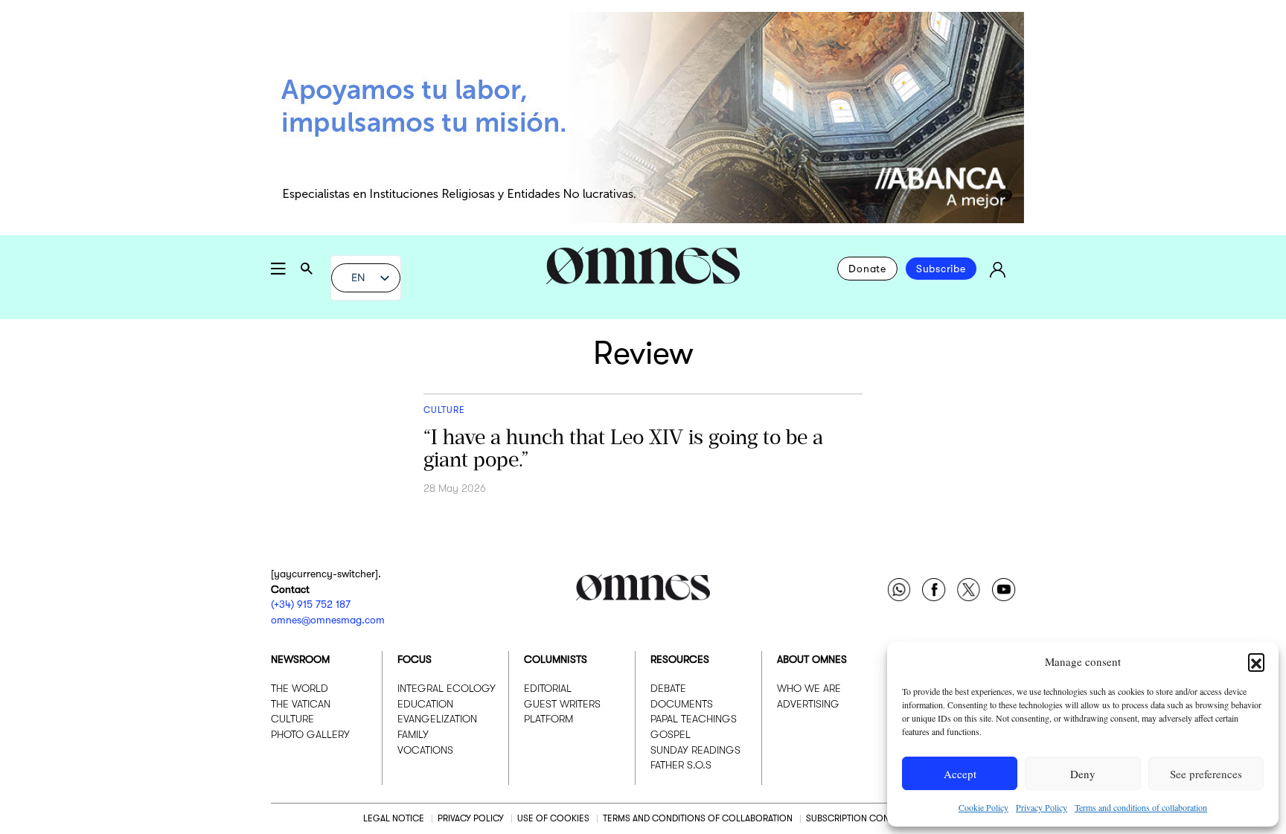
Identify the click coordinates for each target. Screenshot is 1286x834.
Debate (668, 688)
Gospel (670, 734)
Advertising (808, 704)
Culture (292, 719)
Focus (414, 659)
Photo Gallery (310, 734)
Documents (681, 704)
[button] (1256, 661)
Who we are (809, 688)
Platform (548, 719)
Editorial (548, 688)
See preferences (1206, 773)
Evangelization (437, 719)
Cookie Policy (983, 807)
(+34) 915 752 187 (311, 604)
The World (299, 688)
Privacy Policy (1041, 807)
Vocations (425, 750)
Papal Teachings (693, 719)
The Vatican (300, 704)
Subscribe (941, 269)
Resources (679, 659)
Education (425, 704)
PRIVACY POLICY (471, 818)
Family (413, 734)
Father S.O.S (680, 765)
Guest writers (562, 704)
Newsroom (300, 659)
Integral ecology (446, 688)
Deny (1082, 773)
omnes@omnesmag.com (328, 620)
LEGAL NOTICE (393, 818)
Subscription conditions (864, 818)
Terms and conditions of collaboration (1141, 807)
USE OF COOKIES (553, 818)
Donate (867, 269)
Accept (960, 773)
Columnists (555, 659)
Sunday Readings (695, 750)
